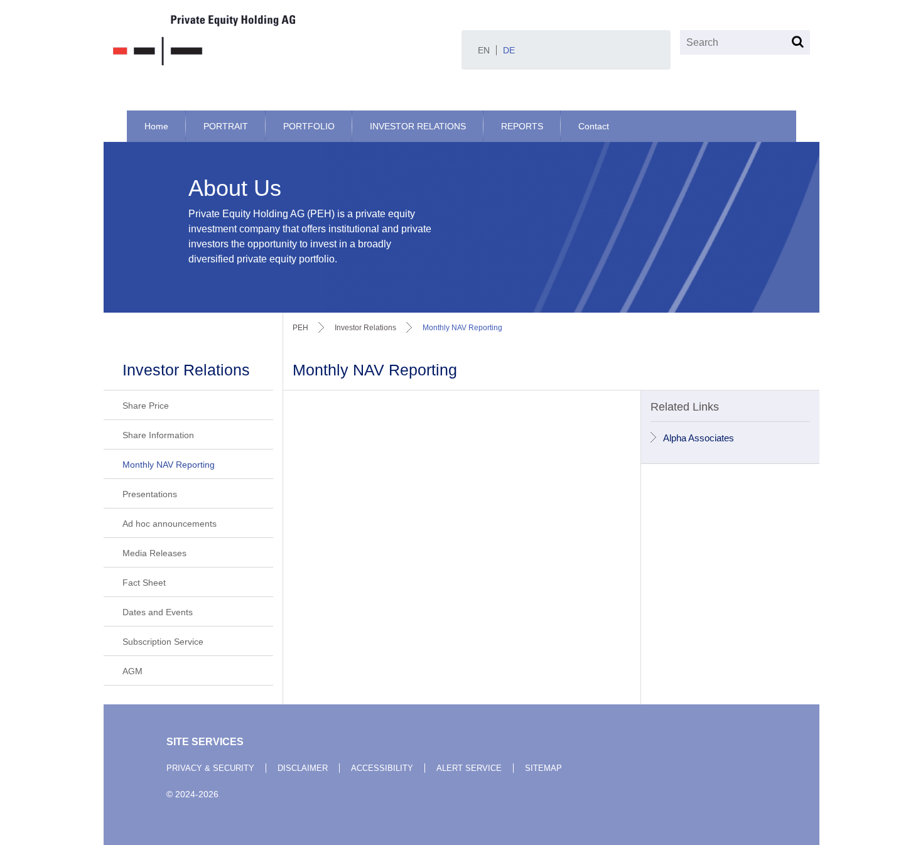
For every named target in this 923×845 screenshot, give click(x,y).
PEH (300, 327)
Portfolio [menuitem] (309, 126)
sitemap (543, 768)
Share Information (158, 435)
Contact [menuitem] (593, 126)
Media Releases (154, 553)
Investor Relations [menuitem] (418, 126)
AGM (132, 671)
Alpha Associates (698, 438)
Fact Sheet (144, 583)
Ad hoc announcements (169, 524)
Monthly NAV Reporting (168, 465)
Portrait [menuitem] (225, 126)
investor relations (365, 327)
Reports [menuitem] (522, 126)
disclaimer (303, 768)
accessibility (382, 768)
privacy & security (210, 768)
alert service (469, 768)
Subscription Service (162, 642)
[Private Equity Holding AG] (282, 40)
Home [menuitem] (156, 126)
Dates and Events (157, 612)
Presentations (149, 494)
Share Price (145, 406)
